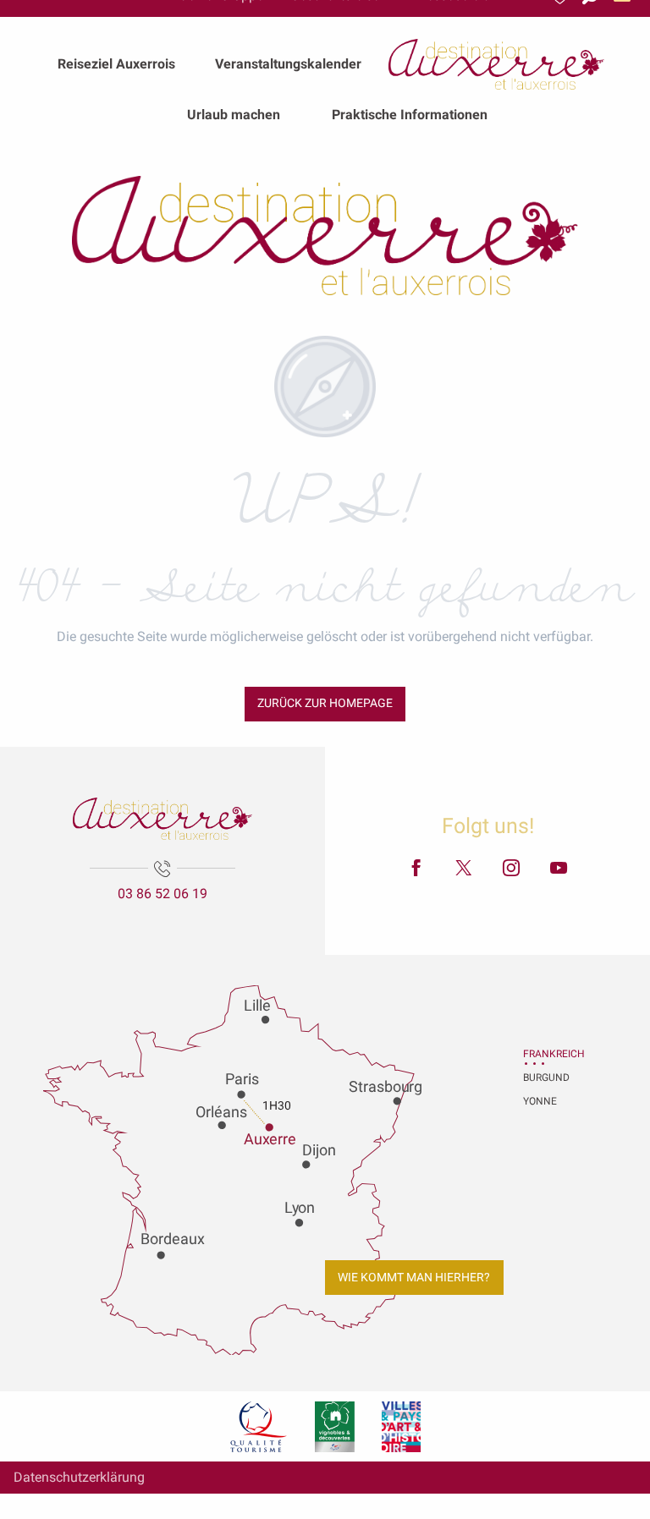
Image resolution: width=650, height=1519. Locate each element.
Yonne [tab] (540, 1101)
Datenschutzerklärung (79, 1477)
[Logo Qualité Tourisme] (259, 1426)
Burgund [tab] (544, 1077)
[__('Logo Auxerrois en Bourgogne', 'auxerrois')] (162, 819)
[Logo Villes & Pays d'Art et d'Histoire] (401, 1426)
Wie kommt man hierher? (414, 1277)
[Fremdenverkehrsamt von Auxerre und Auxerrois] (325, 235)
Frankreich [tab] (544, 1054)
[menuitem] (116, 64)
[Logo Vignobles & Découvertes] (334, 1426)
